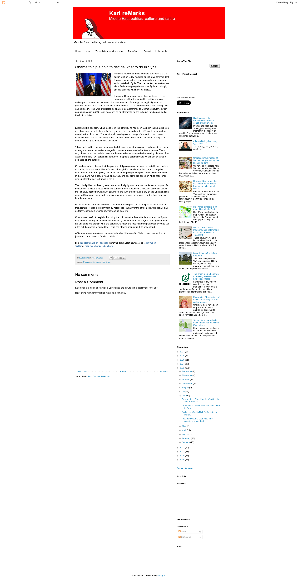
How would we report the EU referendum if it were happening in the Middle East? (205, 185)
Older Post (163, 371)
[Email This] (111, 258)
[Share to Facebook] (120, 258)
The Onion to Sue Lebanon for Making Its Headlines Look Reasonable (206, 276)
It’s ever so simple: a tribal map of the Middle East (205, 208)
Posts (183, 531)
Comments (186, 537)
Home (78, 51)
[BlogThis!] (114, 258)
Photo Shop (133, 51)
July (184, 391)
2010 (182, 455)
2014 (182, 364)
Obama (86, 262)
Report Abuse (185, 468)
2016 (182, 356)
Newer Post (81, 371)
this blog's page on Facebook (93, 243)
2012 (182, 447)
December (187, 371)
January (186, 442)
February (186, 438)
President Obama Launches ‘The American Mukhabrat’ (197, 420)
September (187, 383)
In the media (161, 51)
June (184, 395)
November (187, 375)
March (185, 434)
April (184, 430)
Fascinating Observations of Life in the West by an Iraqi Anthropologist (206, 299)
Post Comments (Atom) (99, 376)
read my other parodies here (99, 246)
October (186, 379)
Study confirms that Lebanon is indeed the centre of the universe (203, 120)
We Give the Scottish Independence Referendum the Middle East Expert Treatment (206, 231)
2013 (182, 368)
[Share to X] (117, 258)
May (184, 426)
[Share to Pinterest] (124, 258)
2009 (182, 459)
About (88, 51)
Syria (108, 262)
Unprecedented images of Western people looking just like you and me (206, 160)
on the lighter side (97, 262)
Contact (147, 51)
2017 (182, 352)
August (185, 387)
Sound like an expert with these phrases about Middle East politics (206, 323)
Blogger (161, 576)
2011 (182, 451)
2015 (182, 360)
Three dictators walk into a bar (110, 51)
